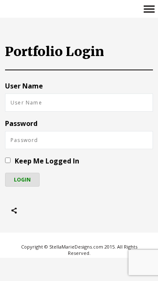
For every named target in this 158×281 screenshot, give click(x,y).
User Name (24, 86)
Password (21, 123)
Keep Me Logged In (47, 161)
